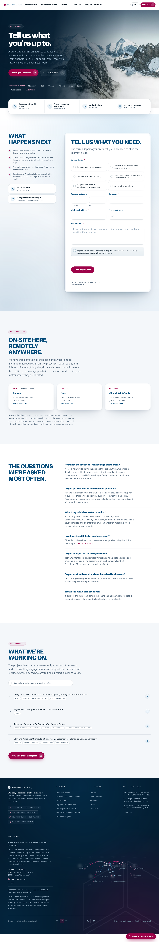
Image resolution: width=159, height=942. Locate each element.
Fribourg (11, 902)
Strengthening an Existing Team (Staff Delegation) (128, 176)
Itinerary (11, 883)
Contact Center (62, 800)
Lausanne (31, 899)
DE (66, 921)
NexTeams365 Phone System (68, 796)
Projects (88, 5)
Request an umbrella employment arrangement (88, 185)
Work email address (80, 210)
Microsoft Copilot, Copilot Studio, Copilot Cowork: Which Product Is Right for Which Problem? (136, 793)
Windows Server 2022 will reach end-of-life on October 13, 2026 (136, 806)
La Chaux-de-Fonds (41, 902)
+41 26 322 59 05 (116, 403)
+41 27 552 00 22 (68, 403)
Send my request (83, 269)
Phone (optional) (116, 210)
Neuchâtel (27, 902)
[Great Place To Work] (94, 921)
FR (57, 921)
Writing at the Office (21, 72)
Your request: (77, 223)
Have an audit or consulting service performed (126, 166)
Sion (18, 889)
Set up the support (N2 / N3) (89, 176)
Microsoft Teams (63, 792)
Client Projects (96, 796)
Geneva (22, 899)
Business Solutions (49, 5)
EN (62, 921)
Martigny (12, 905)
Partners (93, 800)
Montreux (12, 908)
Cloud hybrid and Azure (66, 808)
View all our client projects (24, 755)
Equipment (65, 5)
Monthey (20, 905)
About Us (93, 792)
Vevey (45, 905)
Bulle (19, 902)
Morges (45, 899)
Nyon (38, 899)
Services (77, 5)
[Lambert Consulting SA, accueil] (12, 5)
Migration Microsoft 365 (66, 804)
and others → (31, 90)
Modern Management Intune (68, 812)
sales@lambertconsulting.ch (27, 921)
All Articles (127, 812)
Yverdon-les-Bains (33, 905)
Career (92, 804)
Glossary (11, 921)
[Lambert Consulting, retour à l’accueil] (28, 787)
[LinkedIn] (88, 921)
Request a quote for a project (89, 167)
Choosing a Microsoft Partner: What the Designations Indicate (135, 800)
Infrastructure (31, 5)
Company (114, 194)
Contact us (94, 808)
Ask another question (124, 186)
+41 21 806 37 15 (51, 72)
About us (98, 5)
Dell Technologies (63, 816)
